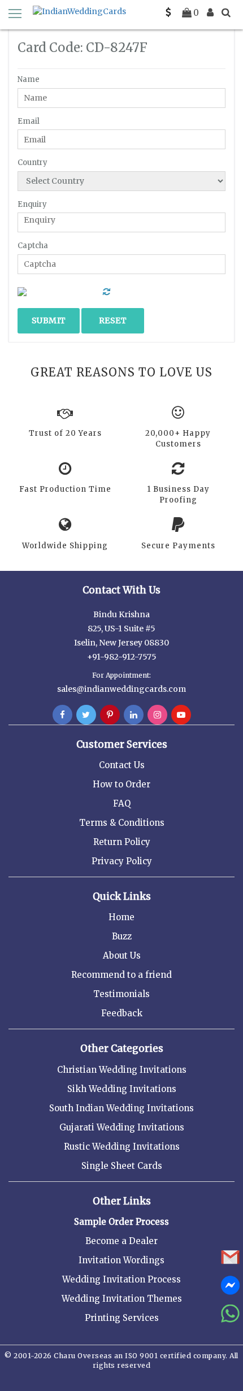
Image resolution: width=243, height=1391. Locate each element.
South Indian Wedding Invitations (121, 1108)
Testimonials (121, 994)
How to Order (121, 784)
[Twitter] (86, 715)
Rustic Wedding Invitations (122, 1146)
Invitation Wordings (121, 1260)
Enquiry (32, 204)
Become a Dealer (121, 1241)
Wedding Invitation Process (121, 1279)
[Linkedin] (134, 715)
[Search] (226, 12)
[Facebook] (62, 715)
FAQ (122, 803)
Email (29, 121)
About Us (122, 955)
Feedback (121, 1013)
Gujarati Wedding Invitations (121, 1127)
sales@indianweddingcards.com (121, 689)
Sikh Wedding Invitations (121, 1089)
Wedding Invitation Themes (122, 1298)
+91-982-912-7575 (122, 657)
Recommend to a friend (121, 974)
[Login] (210, 12)
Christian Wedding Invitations (121, 1069)
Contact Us (122, 765)
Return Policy (121, 842)
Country (32, 162)
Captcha (33, 245)
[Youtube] (181, 715)
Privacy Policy (122, 861)
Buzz (122, 936)
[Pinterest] (110, 715)
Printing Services (122, 1317)
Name (29, 79)
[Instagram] (157, 715)
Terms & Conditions (121, 822)
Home (121, 917)
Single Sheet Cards (121, 1165)
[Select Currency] (168, 12)
